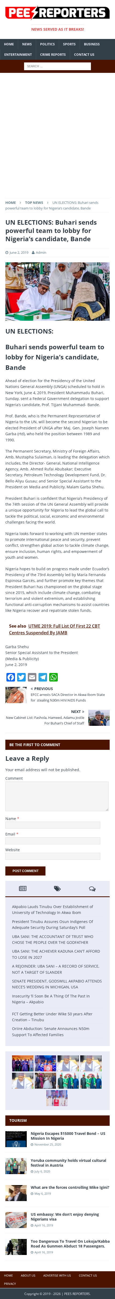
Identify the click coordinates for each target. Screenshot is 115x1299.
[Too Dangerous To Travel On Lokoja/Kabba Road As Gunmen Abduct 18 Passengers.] (16, 1251)
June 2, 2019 (19, 252)
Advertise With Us (57, 1275)
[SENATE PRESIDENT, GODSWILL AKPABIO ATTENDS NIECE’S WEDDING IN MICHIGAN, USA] (45, 1081)
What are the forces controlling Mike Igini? (70, 1187)
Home (9, 44)
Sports (69, 44)
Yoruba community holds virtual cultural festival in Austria (68, 1163)
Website (12, 849)
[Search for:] (57, 66)
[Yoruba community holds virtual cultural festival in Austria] (16, 1170)
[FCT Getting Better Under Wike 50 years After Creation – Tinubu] (57, 1098)
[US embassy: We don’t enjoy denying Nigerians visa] (16, 1224)
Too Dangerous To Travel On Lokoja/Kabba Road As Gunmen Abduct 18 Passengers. (70, 1244)
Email (10, 834)
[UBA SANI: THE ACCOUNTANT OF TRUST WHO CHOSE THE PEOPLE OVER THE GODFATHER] (68, 1063)
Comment (14, 778)
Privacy (10, 1284)
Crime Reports (53, 54)
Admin (41, 252)
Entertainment (18, 54)
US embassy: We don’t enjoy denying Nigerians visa (65, 1217)
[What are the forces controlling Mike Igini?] (16, 1198)
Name (11, 818)
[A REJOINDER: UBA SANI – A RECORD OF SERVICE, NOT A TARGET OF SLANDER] (22, 1081)
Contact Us (84, 54)
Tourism (18, 1120)
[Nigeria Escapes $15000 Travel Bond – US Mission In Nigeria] (16, 1143)
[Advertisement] (57, 138)
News (27, 44)
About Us (28, 1275)
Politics (47, 44)
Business (92, 44)
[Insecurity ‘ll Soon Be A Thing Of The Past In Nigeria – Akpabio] (68, 1081)
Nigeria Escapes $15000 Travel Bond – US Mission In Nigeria (68, 1136)
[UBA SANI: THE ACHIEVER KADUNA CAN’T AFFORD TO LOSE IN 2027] (91, 1063)
